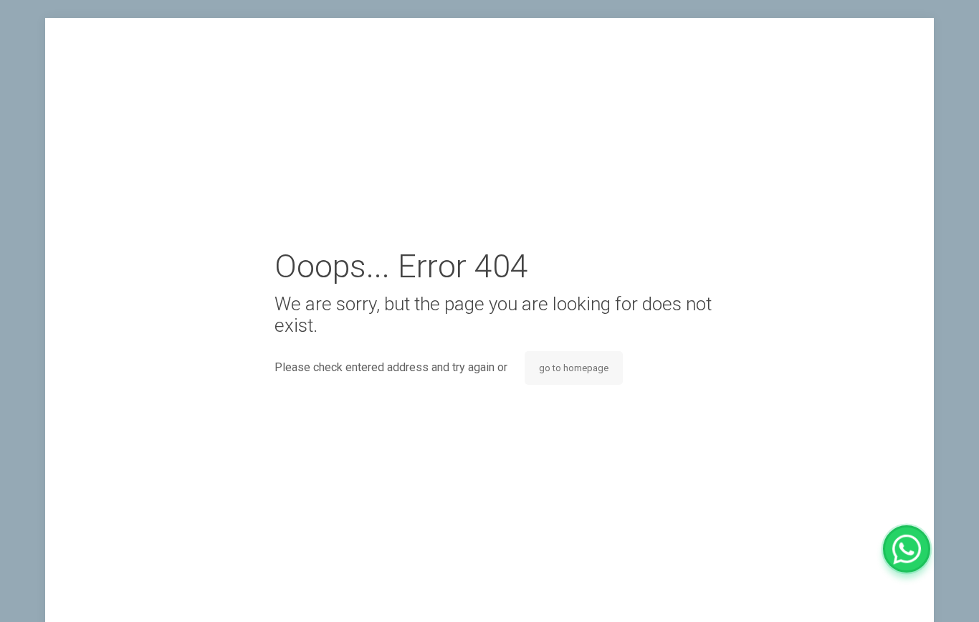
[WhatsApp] (906, 549)
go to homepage (573, 368)
